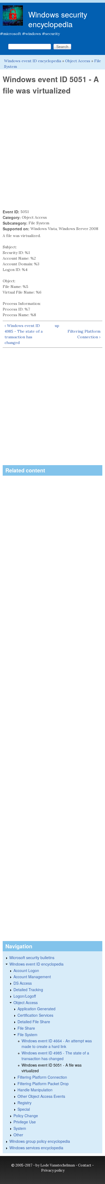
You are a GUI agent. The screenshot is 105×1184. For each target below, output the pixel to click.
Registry (25, 1102)
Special (24, 1109)
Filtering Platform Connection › (84, 334)
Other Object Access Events (41, 1096)
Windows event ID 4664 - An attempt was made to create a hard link (57, 1043)
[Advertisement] (52, 152)
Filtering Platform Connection (42, 1077)
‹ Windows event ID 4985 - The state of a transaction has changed (24, 334)
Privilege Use (24, 1121)
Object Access (77, 60)
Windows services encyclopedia (36, 1147)
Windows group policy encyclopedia (39, 1141)
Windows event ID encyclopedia (32, 60)
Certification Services (35, 1015)
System (19, 1128)
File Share (26, 1028)
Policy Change (25, 1115)
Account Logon (26, 970)
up (57, 325)
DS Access (22, 983)
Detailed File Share (34, 1021)
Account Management (32, 976)
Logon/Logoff (24, 996)
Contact (84, 1165)
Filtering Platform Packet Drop (43, 1083)
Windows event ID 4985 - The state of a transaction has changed (55, 1055)
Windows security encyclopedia (57, 19)
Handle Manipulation (35, 1089)
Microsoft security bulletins (31, 957)
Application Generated (36, 1008)
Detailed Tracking (28, 989)
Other (18, 1134)
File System (27, 1034)
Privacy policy (53, 1170)
